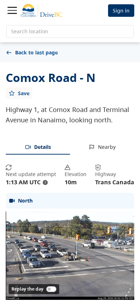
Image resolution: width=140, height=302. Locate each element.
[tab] (38, 147)
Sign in (121, 10)
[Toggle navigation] (12, 10)
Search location (29, 31)
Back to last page (36, 52)
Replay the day (27, 289)
